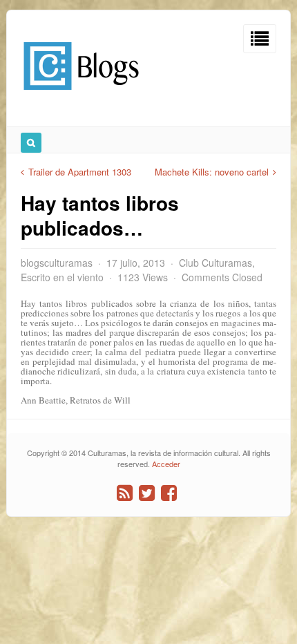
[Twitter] (147, 493)
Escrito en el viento (62, 277)
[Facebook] (169, 493)
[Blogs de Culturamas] (81, 95)
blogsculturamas (57, 262)
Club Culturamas (215, 262)
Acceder (166, 463)
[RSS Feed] (125, 493)
